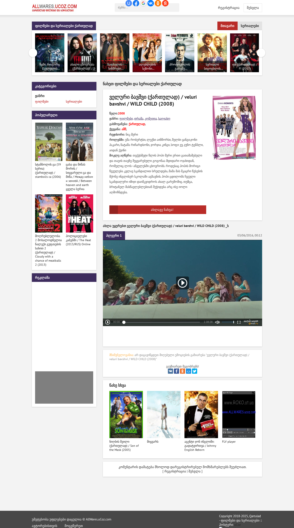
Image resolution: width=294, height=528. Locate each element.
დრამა (138, 118)
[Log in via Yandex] (165, 3)
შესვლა (195, 471)
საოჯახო (164, 118)
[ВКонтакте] (170, 371)
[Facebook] (176, 371)
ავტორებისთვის (44, 526)
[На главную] (55, 7)
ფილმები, (126, 118)
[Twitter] (194, 371)
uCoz (237, 525)
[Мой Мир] (188, 371)
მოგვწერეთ (74, 526)
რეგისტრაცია (229, 8)
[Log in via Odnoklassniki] (158, 3)
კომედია (151, 118)
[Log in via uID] (128, 3)
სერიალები (250, 26)
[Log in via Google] (143, 3)
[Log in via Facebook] (136, 3)
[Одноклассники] (182, 371)
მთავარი (227, 26)
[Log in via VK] (150, 3)
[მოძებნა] (175, 7)
